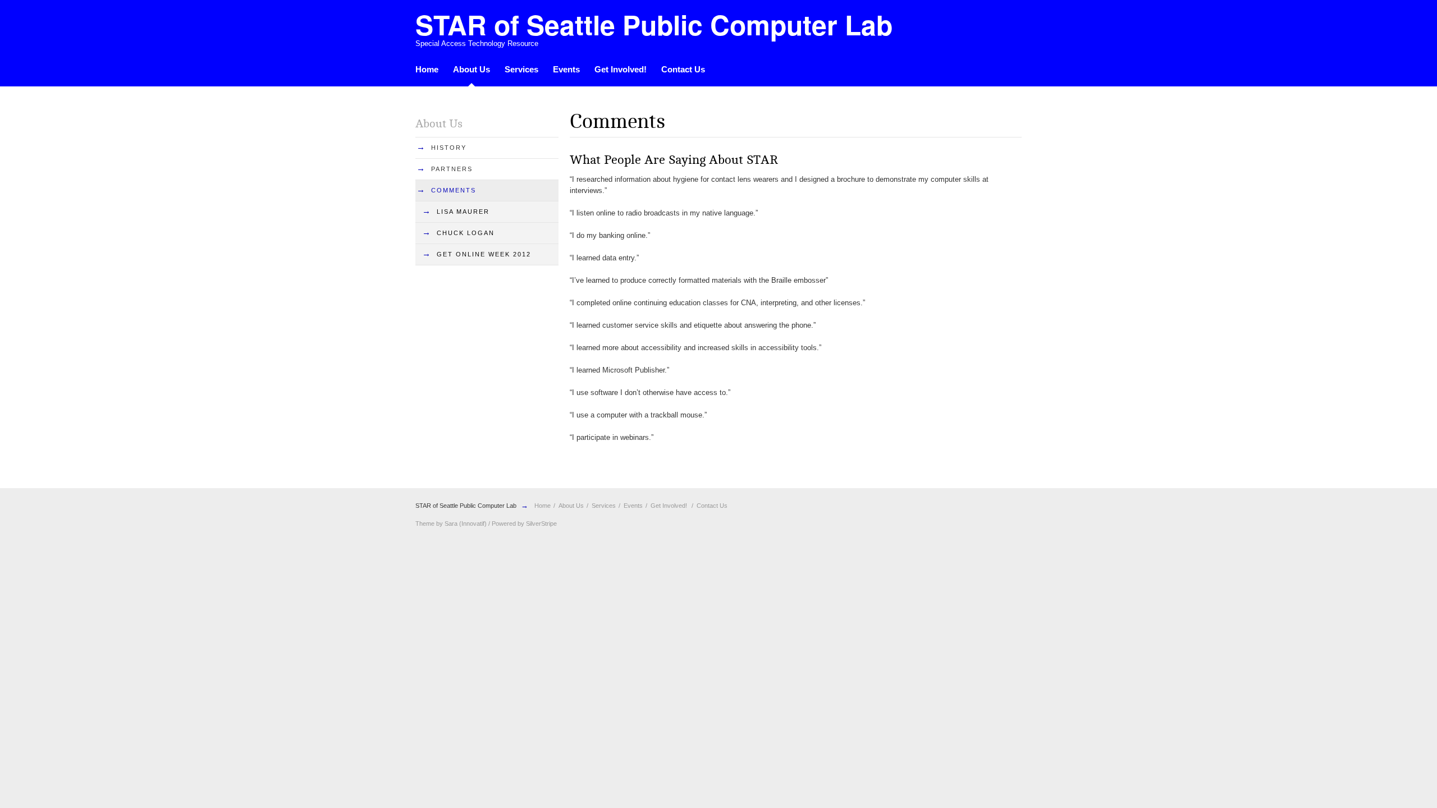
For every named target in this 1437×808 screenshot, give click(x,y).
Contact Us (683, 69)
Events (566, 69)
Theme (424, 523)
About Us (471, 69)
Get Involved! (620, 69)
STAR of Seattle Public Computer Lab (465, 505)
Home (426, 69)
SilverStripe (541, 523)
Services (521, 69)
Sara (451, 523)
